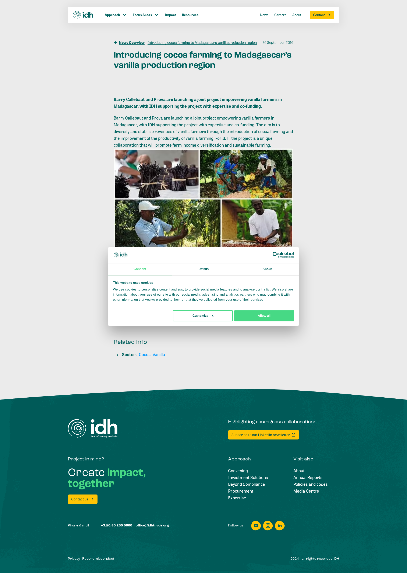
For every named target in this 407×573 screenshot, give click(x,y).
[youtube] (256, 526)
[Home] (83, 15)
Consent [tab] (140, 269)
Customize (200, 316)
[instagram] (268, 526)
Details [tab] (203, 269)
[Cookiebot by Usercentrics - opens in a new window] (275, 255)
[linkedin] (280, 526)
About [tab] (267, 269)
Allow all (264, 316)
